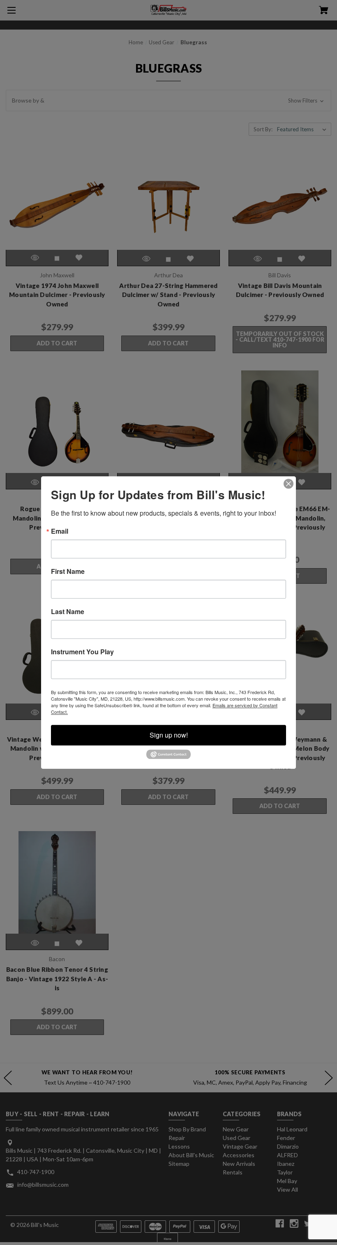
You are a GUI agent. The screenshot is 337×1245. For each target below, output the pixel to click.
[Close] (288, 484)
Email (59, 531)
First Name (68, 571)
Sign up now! (169, 735)
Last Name (67, 611)
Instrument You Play (82, 652)
